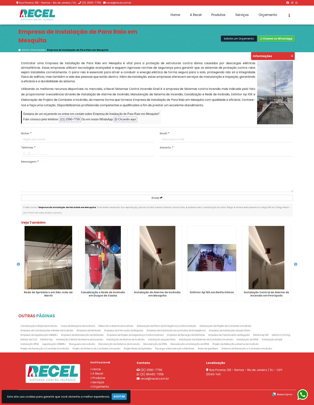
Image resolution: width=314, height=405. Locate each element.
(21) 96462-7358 (152, 374)
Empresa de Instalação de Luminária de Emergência (176, 330)
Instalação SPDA (30, 344)
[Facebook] (287, 3)
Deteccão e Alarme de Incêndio (115, 325)
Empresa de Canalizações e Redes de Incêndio (47, 330)
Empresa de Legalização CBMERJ (39, 335)
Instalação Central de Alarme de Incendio (79, 339)
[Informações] (289, 15)
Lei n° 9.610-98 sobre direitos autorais (42, 212)
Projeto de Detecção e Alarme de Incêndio (236, 344)
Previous (18, 264)
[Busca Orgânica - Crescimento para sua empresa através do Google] (282, 394)
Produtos (218, 15)
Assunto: (166, 147)
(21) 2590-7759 (91, 3)
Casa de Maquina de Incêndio (78, 325)
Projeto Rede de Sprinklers (138, 348)
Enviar (156, 198)
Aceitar (119, 396)
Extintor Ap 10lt (260, 335)
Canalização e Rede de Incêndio (39, 325)
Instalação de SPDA (247, 339)
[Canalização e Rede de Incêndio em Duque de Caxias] (102, 257)
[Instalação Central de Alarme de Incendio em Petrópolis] (266, 257)
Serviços (242, 15)
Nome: (26, 133)
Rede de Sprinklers (208, 348)
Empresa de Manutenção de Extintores (82, 335)
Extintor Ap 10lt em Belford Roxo (212, 292)
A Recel (196, 15)
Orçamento (268, 15)
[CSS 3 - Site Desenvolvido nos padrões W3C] (252, 394)
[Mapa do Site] (230, 394)
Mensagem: (30, 161)
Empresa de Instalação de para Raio (229, 330)
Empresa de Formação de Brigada (123, 330)
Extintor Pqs (46, 339)
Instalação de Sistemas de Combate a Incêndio (206, 339)
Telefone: (28, 147)
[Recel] (53, 373)
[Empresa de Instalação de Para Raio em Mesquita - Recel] (37, 15)
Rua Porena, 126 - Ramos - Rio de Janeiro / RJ (47, 3)
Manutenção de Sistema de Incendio (119, 344)
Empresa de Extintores (89, 330)
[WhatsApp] (296, 3)
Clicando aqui (126, 119)
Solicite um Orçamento (239, 38)
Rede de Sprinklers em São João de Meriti (48, 293)
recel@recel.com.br (118, 3)
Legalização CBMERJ (54, 344)
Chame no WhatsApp (277, 38)
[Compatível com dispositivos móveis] (265, 394)
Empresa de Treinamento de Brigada (229, 335)
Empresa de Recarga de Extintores (186, 335)
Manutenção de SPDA (155, 344)
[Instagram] (292, 3)
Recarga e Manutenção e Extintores (174, 348)
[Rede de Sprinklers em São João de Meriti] (48, 257)
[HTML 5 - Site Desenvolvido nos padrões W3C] (240, 394)
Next (295, 264)
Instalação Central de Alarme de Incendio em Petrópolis (266, 293)
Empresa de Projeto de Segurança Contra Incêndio (135, 335)
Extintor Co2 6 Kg (281, 335)
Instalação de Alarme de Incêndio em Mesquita (157, 293)
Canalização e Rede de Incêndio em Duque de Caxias (103, 293)
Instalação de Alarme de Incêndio (125, 339)
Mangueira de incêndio (82, 344)
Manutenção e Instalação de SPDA (190, 344)
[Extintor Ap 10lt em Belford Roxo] (212, 257)
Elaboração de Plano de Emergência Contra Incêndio (166, 325)
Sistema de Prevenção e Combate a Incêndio (247, 348)
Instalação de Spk (272, 339)
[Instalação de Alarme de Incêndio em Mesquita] (157, 257)
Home (175, 15)
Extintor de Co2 (29, 339)
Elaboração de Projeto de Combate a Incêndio (225, 325)
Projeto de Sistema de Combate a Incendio (96, 348)
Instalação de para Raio (162, 339)
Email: (164, 133)
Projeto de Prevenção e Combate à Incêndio (45, 348)
